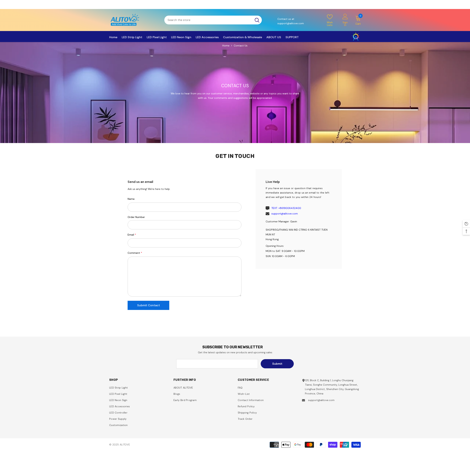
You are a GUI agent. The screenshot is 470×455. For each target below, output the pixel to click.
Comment (135, 252)
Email (132, 234)
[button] (148, 305)
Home (225, 45)
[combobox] (208, 20)
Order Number (136, 217)
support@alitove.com (284, 213)
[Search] (213, 20)
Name (131, 199)
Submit (277, 364)
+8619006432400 (290, 208)
